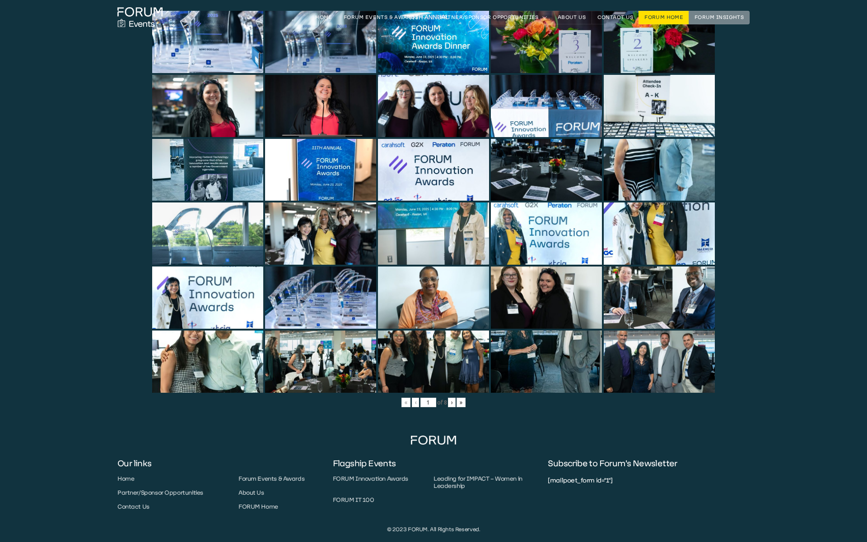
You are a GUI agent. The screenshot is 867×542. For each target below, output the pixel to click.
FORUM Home (663, 17)
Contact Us (615, 17)
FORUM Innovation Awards (370, 478)
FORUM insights (719, 17)
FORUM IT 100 (353, 500)
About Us (572, 17)
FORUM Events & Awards (381, 17)
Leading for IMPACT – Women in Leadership (478, 482)
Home (323, 17)
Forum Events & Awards (271, 478)
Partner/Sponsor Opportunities (487, 17)
